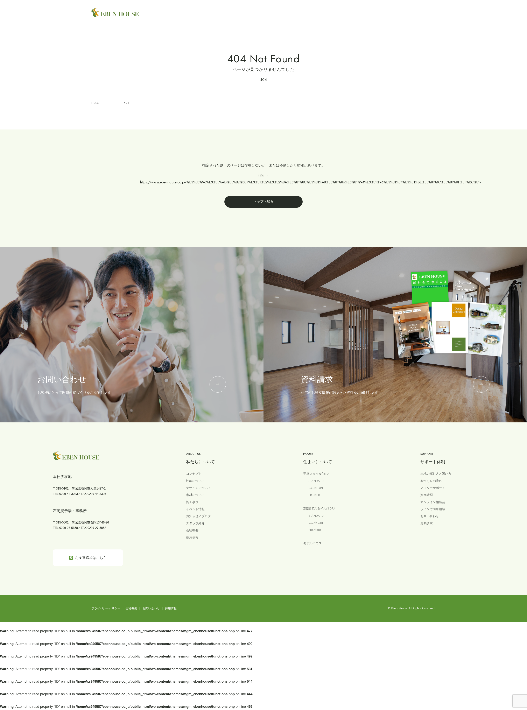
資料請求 (426, 523)
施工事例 (192, 502)
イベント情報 (195, 509)
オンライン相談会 (432, 502)
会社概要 (192, 530)
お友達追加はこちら (91, 558)
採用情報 (192, 537)
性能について (195, 481)
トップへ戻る (263, 201)
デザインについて (198, 488)
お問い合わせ (429, 516)
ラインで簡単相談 (432, 509)
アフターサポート (432, 488)
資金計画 (426, 495)
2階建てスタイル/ (319, 508)
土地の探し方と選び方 (435, 473)
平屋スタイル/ (316, 473)
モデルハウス (312, 543)
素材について (195, 495)
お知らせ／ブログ (198, 516)
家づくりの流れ (431, 481)
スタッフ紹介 (195, 523)
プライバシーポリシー (105, 608)
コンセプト (194, 473)
